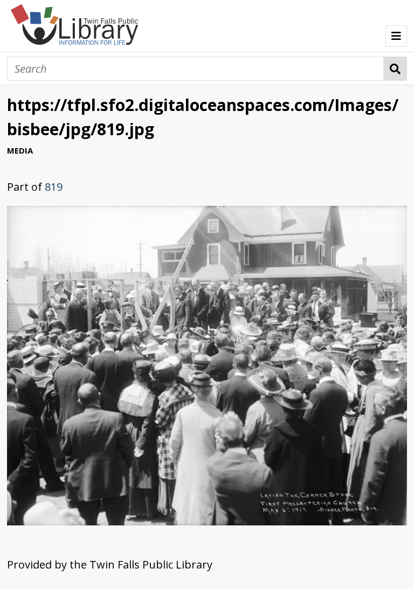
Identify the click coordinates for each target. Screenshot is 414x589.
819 (54, 186)
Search (395, 69)
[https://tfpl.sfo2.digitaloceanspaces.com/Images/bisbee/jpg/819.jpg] (207, 521)
